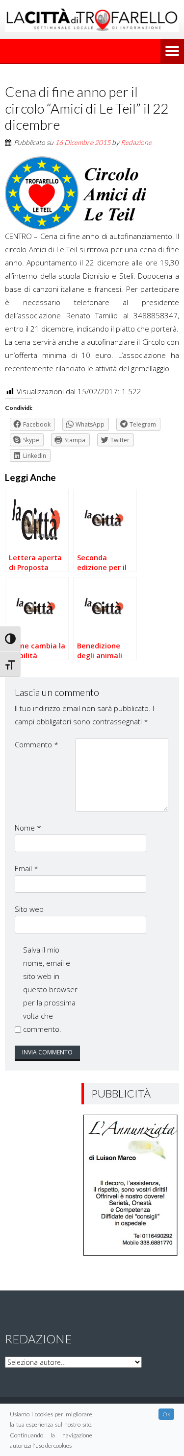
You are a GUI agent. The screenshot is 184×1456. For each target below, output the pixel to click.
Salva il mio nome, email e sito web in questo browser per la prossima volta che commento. (50, 989)
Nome (28, 828)
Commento (36, 744)
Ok (166, 1414)
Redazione (136, 142)
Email (26, 868)
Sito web (29, 909)
